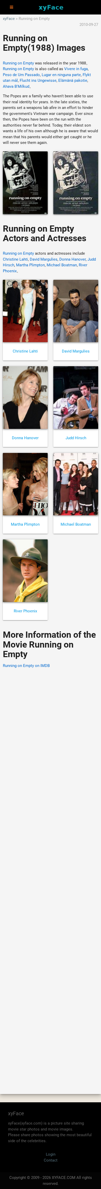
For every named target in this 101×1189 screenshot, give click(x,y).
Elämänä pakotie (72, 80)
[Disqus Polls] (50, 738)
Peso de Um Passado (21, 74)
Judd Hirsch (76, 438)
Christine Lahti (15, 259)
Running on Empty (18, 63)
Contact (50, 1160)
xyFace (9, 18)
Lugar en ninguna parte (61, 74)
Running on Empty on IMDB (26, 665)
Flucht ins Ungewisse (38, 80)
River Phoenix (25, 611)
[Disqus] (50, 873)
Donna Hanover (72, 259)
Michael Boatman (62, 265)
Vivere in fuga (76, 69)
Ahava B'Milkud (16, 86)
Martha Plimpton (30, 265)
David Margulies (43, 259)
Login (50, 1154)
